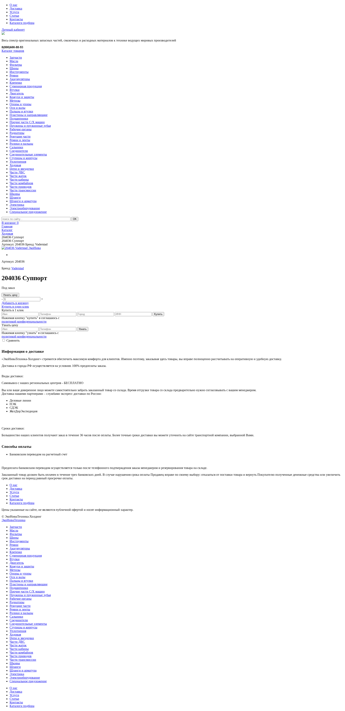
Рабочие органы (21, 129)
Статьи (14, 15)
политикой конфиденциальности (24, 321)
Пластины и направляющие (29, 115)
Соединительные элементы (28, 154)
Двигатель (17, 93)
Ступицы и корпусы (23, 158)
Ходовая (15, 165)
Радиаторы (17, 133)
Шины (14, 68)
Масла (14, 61)
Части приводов (21, 186)
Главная (7, 226)
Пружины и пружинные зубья (30, 125)
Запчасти (16, 57)
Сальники (16, 147)
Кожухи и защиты (22, 97)
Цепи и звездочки (22, 168)
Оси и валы (17, 107)
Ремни (14, 75)
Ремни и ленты (20, 140)
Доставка (16, 8)
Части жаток (18, 176)
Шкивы (15, 194)
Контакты (16, 19)
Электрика (17, 204)
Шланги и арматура (23, 201)
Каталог (7, 230)
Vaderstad (17, 268)
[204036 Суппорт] (21, 248)
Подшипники (19, 118)
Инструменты (19, 72)
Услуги (14, 12)
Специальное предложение (28, 212)
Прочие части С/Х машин (27, 122)
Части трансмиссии (23, 190)
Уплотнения (18, 161)
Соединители (19, 151)
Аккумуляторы (20, 79)
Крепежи (16, 82)
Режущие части (20, 136)
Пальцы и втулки (21, 111)
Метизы (15, 100)
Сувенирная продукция (26, 86)
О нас (13, 5)
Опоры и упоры (20, 104)
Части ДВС (17, 172)
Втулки (15, 90)
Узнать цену (10, 294)
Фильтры (16, 64)
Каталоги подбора (22, 23)
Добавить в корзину (15, 303)
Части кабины (19, 179)
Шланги (15, 197)
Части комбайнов (21, 183)
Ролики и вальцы (21, 143)
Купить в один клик (15, 306)
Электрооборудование (25, 208)
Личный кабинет (13, 29)
